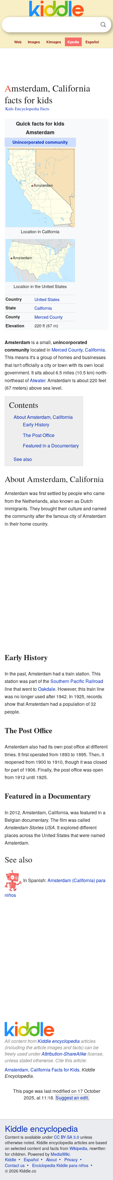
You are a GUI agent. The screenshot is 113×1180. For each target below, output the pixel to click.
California (43, 308)
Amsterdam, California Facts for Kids (42, 1069)
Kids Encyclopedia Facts (27, 108)
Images (34, 41)
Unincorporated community (40, 142)
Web (17, 41)
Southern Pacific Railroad (76, 681)
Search (103, 24)
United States (46, 299)
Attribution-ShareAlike (63, 1053)
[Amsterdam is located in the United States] (40, 260)
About (51, 1159)
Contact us (15, 1165)
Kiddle (10, 1159)
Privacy (71, 1159)
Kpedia (73, 41)
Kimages (53, 41)
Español (92, 41)
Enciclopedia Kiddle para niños (60, 1165)
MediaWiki (60, 1154)
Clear (91, 25)
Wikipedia (78, 1148)
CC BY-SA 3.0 (66, 1137)
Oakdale (46, 689)
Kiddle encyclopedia (59, 1041)
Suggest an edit (72, 1097)
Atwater (37, 380)
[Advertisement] (56, 64)
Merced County (48, 317)
